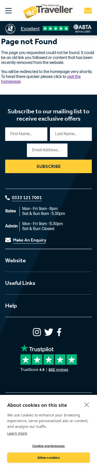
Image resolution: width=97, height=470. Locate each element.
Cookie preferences (48, 446)
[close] (87, 404)
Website (15, 260)
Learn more (17, 433)
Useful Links (20, 283)
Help (11, 305)
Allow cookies (48, 458)
